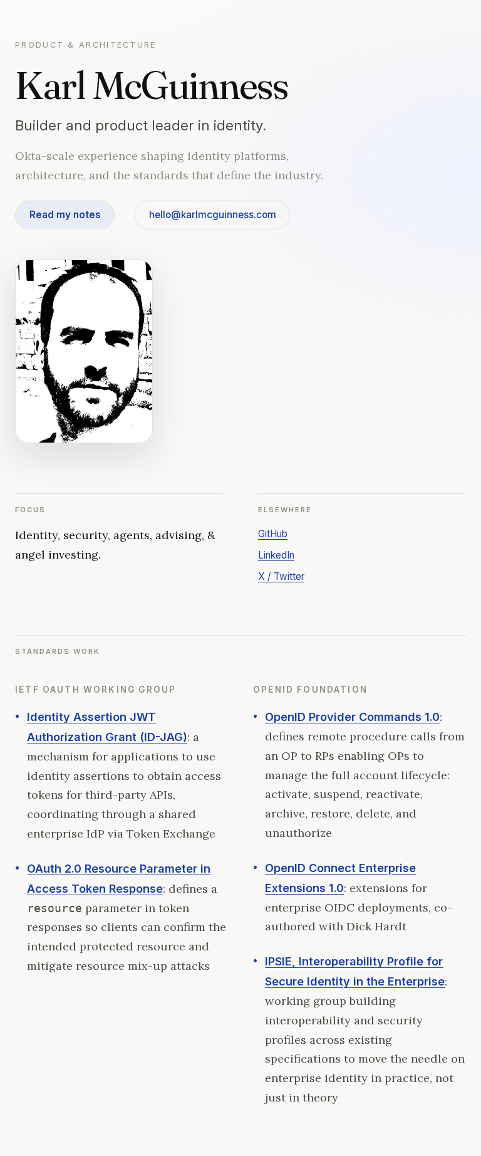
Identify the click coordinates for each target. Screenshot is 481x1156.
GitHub (272, 534)
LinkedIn (276, 555)
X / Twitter (281, 576)
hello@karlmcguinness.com (212, 215)
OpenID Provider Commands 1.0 (352, 716)
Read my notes (65, 215)
